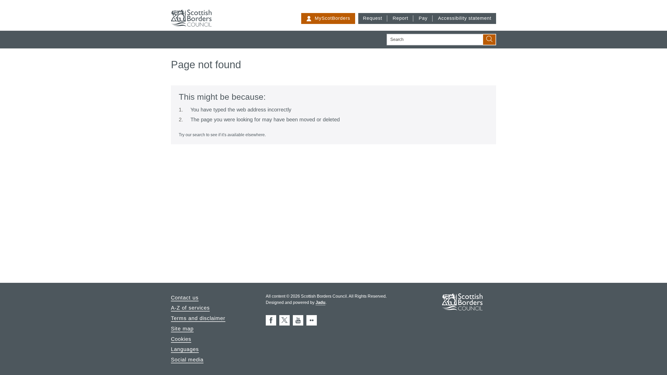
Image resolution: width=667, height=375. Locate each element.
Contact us (185, 298)
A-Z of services (190, 308)
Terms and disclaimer (198, 318)
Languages (185, 349)
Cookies (181, 339)
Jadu (320, 302)
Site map (182, 329)
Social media (187, 359)
